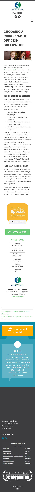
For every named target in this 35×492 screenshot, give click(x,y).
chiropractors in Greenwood (13, 70)
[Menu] (32, 21)
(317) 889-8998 (17, 13)
